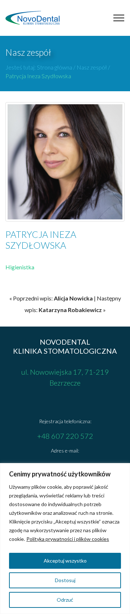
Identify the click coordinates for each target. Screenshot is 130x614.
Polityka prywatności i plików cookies (67, 539)
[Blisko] (122, 469)
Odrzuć (65, 600)
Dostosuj (65, 580)
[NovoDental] (32, 18)
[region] (65, 538)
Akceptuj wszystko (65, 561)
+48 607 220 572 (65, 436)
